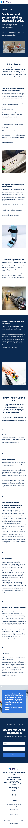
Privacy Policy (21, 820)
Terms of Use (14, 820)
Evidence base (14, 809)
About (14, 811)
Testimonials (14, 806)
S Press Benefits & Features (14, 804)
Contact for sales (14, 814)
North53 (16, 823)
